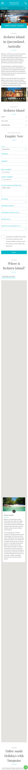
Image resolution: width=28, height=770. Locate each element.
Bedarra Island (8, 276)
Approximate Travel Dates (10, 212)
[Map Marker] (14, 511)
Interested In (6, 219)
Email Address (6, 169)
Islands (2, 13)
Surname (4, 161)
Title (3, 146)
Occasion (4, 199)
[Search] (26, 8)
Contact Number (7, 177)
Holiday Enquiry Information (11, 185)
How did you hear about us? (11, 226)
